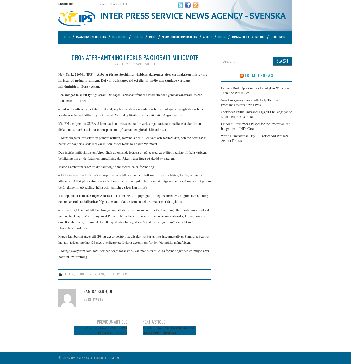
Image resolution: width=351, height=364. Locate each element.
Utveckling (119, 37)
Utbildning (278, 37)
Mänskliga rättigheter (91, 37)
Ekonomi (138, 37)
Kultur (260, 37)
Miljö (152, 37)
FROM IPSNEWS (259, 75)
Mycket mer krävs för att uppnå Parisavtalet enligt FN (106, 330)
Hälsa (222, 37)
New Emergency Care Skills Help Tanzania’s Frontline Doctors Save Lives (251, 102)
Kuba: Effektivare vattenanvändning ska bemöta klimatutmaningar (168, 330)
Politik (65, 37)
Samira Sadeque (145, 64)
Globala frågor (86, 274)
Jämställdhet (240, 37)
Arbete (207, 37)
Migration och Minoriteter (179, 37)
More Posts (94, 299)
